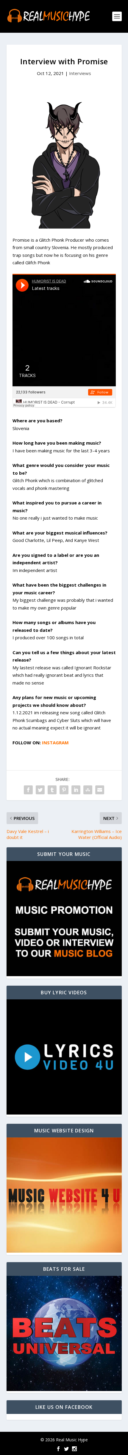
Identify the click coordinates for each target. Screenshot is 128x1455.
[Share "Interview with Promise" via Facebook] (28, 790)
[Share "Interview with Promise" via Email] (100, 790)
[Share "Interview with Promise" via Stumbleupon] (88, 790)
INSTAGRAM (55, 743)
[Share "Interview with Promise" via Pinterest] (64, 790)
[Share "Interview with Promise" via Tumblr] (52, 790)
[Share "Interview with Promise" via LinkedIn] (76, 790)
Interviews (80, 73)
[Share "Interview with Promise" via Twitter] (40, 790)
